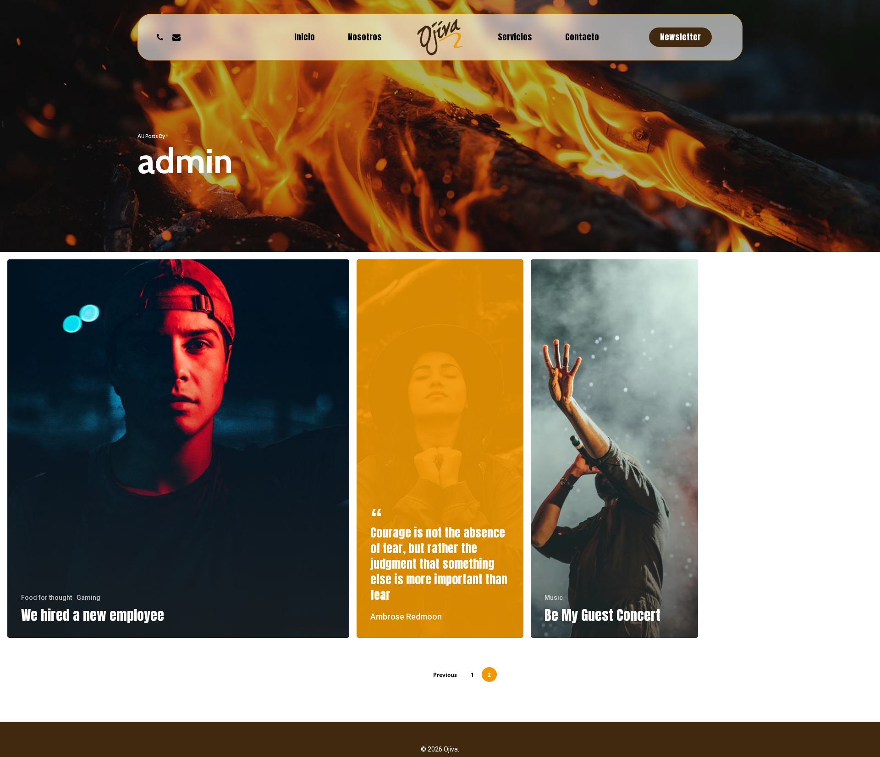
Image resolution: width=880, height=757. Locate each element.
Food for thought (46, 597)
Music (553, 597)
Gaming (88, 597)
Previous (445, 675)
